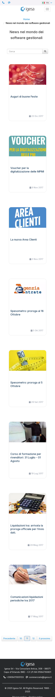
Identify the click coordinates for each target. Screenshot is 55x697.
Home (26, 19)
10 (21, 638)
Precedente (9, 638)
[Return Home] (27, 8)
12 (33, 638)
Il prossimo (44, 638)
